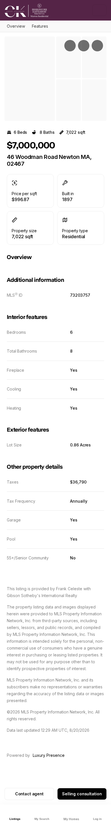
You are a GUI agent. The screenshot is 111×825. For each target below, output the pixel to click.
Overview (16, 26)
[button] (30, 79)
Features (40, 26)
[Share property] (97, 45)
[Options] (70, 45)
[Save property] (83, 45)
